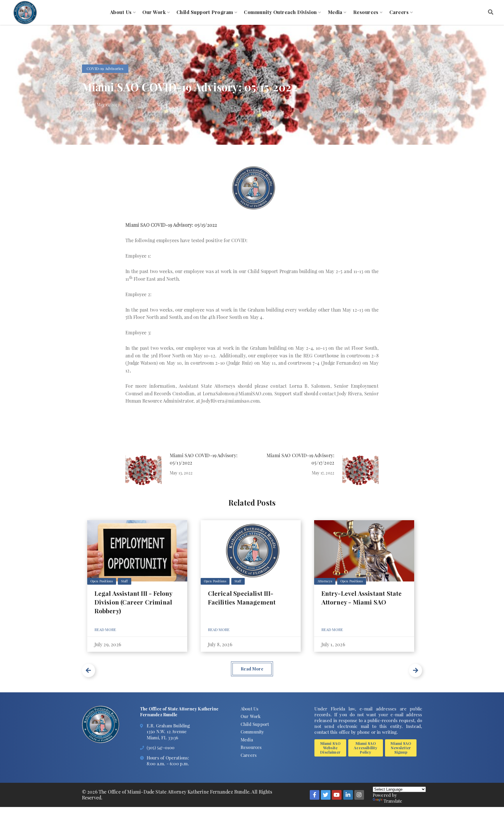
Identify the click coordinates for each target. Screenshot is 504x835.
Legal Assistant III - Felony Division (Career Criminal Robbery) (133, 602)
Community (252, 732)
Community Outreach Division (280, 12)
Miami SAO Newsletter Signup (401, 747)
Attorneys (324, 581)
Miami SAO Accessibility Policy (365, 747)
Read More (105, 629)
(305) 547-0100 (161, 747)
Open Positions (101, 581)
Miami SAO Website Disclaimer (330, 747)
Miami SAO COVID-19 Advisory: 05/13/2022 (203, 459)
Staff (124, 581)
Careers (399, 12)
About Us (121, 12)
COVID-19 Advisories (105, 68)
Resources (366, 12)
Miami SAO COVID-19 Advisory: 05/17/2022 (300, 459)
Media (335, 12)
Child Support (255, 724)
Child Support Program (204, 12)
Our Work (154, 12)
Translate (393, 801)
